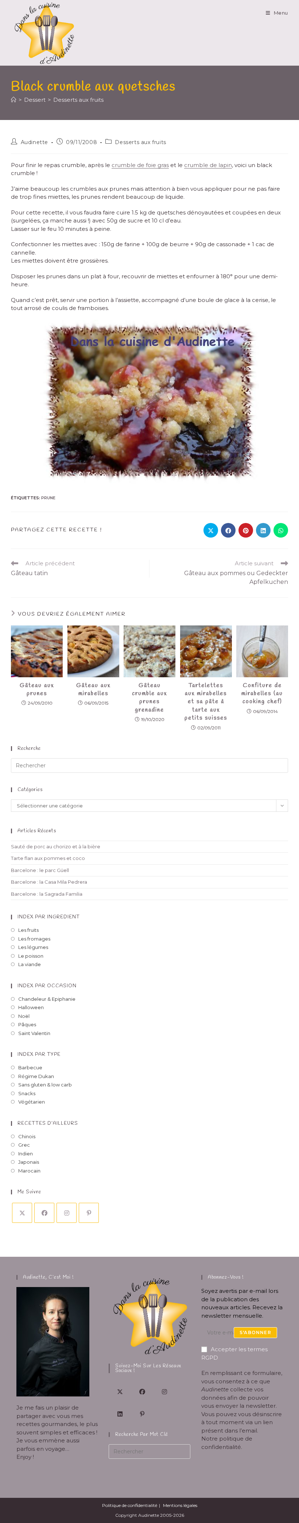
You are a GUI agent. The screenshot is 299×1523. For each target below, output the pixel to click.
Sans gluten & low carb (45, 1085)
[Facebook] (44, 1213)
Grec (24, 1145)
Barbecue (30, 1067)
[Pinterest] (89, 1213)
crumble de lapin (208, 165)
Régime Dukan (36, 1076)
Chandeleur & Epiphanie (46, 999)
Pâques (27, 1024)
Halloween (31, 1007)
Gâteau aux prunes (37, 689)
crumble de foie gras (140, 165)
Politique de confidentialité (129, 1505)
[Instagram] (67, 1213)
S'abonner (255, 1332)
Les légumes (33, 947)
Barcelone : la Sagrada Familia (46, 894)
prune (48, 497)
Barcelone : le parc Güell (40, 870)
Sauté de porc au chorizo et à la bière (55, 846)
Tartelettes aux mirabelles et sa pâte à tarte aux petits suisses (206, 702)
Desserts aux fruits (78, 99)
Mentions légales (180, 1505)
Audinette (34, 142)
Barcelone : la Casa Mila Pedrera (49, 882)
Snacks (26, 1093)
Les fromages (34, 939)
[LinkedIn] (120, 1414)
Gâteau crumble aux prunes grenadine (149, 698)
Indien (25, 1153)
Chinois (26, 1136)
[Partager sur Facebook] (228, 530)
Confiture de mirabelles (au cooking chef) (262, 694)
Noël (24, 1016)
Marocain (29, 1171)
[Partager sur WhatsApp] (280, 530)
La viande (29, 964)
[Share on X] (210, 530)
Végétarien (31, 1102)
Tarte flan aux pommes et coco (48, 858)
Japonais (28, 1162)
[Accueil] (13, 99)
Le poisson (30, 956)
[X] (22, 1213)
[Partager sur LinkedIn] (263, 530)
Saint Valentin (34, 1033)
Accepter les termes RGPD (234, 1353)
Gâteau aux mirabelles (93, 689)
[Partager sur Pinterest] (245, 530)
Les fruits (28, 930)
